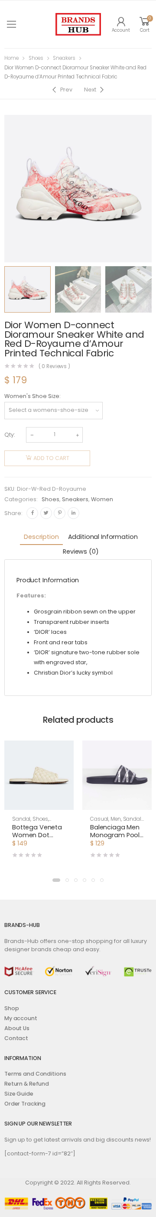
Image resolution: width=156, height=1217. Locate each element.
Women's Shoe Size (31, 396)
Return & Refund (26, 1083)
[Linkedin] (73, 513)
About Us (16, 1028)
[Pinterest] (59, 513)
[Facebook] (32, 513)
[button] (56, 880)
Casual (99, 819)
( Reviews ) (55, 366)
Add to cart (51, 458)
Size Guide (18, 1093)
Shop (11, 1008)
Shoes (36, 58)
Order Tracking (25, 1103)
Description (41, 536)
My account (20, 1018)
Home (11, 58)
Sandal (21, 819)
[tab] (41, 538)
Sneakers (64, 58)
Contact (16, 1038)
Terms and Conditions (35, 1073)
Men (115, 819)
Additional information (103, 536)
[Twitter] (46, 513)
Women (102, 499)
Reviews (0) (80, 551)
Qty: (9, 434)
